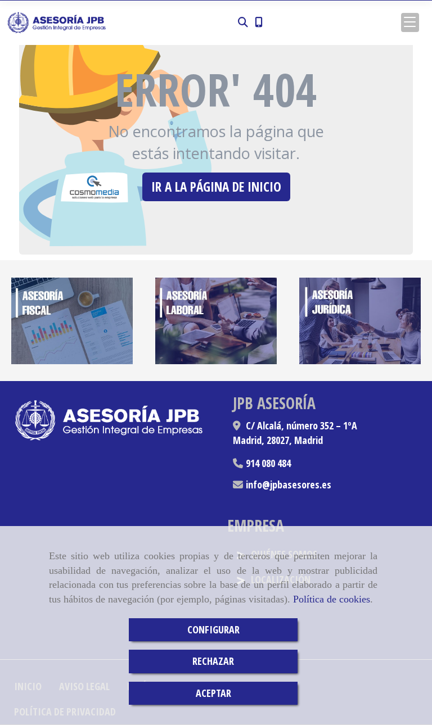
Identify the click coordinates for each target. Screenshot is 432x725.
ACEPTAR (213, 693)
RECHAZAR (213, 661)
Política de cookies (331, 599)
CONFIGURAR (213, 629)
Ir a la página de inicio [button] (216, 187)
